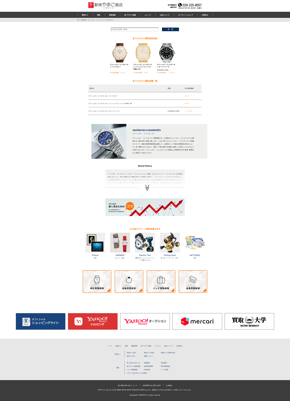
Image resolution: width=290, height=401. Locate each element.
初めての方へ (131, 356)
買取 (98, 15)
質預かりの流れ (149, 352)
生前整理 (164, 363)
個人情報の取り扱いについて (127, 385)
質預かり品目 (131, 352)
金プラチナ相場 (130, 15)
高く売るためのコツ (133, 363)
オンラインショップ (185, 15)
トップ (110, 346)
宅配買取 (147, 363)
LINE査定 (147, 369)
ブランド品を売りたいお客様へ (137, 373)
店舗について (148, 356)
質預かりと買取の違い (168, 352)
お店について (165, 15)
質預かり (85, 15)
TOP (78, 20)
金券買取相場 (148, 366)
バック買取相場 (132, 369)
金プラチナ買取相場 (133, 366)
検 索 (170, 29)
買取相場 (112, 15)
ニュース (148, 15)
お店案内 (169, 385)
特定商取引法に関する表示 (152, 385)
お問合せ (205, 15)
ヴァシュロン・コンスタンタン (96, 20)
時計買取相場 (165, 366)
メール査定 (164, 369)
